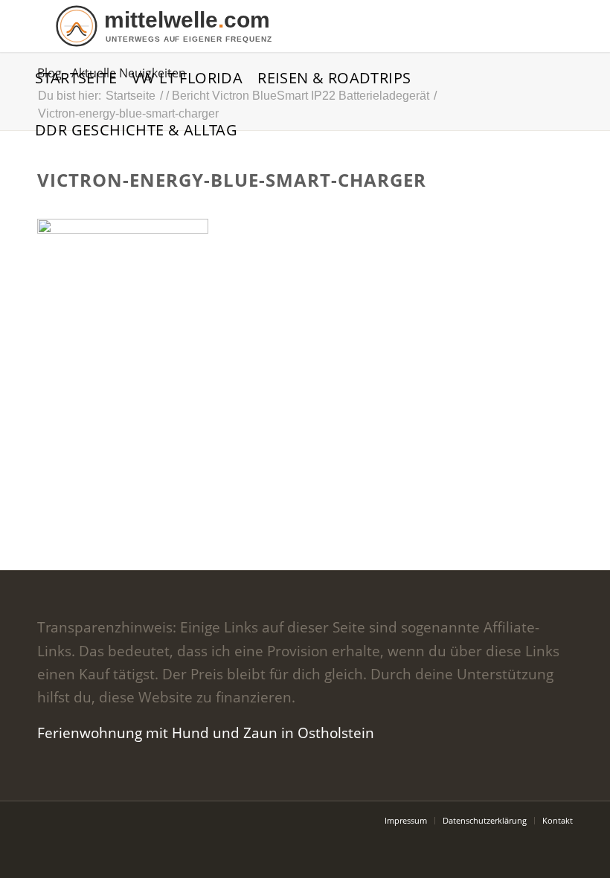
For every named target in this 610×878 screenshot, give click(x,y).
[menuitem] (76, 78)
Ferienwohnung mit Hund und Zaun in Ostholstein (205, 733)
